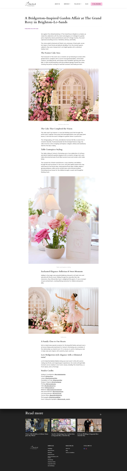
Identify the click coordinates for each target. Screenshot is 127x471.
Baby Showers (51, 450)
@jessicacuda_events (63, 399)
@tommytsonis (57, 393)
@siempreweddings (54, 397)
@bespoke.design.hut (56, 395)
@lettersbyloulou (51, 384)
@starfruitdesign (56, 382)
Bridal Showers (51, 454)
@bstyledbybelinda (60, 374)
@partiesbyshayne (58, 391)
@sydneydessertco (50, 386)
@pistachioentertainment (54, 389)
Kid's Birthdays (51, 465)
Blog (67, 450)
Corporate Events (51, 463)
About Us (68, 448)
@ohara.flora (49, 376)
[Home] (32, 4)
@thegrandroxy (49, 388)
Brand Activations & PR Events (53, 457)
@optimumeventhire (51, 378)
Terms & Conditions (70, 452)
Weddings (50, 448)
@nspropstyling (57, 380)
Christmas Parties (51, 461)
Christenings (50, 459)
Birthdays (50, 452)
